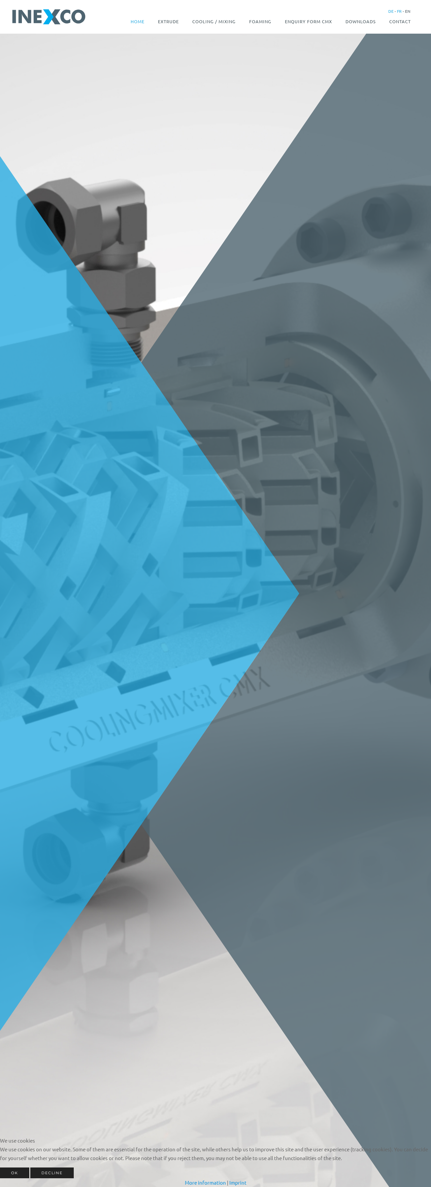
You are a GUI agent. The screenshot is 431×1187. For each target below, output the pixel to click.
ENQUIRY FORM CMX (308, 21)
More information (205, 1182)
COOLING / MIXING (214, 21)
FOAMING (260, 21)
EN (407, 11)
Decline (52, 1173)
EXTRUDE (168, 21)
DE (391, 11)
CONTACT (400, 21)
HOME (137, 21)
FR (399, 11)
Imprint (237, 1182)
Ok (14, 1173)
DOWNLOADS (360, 21)
